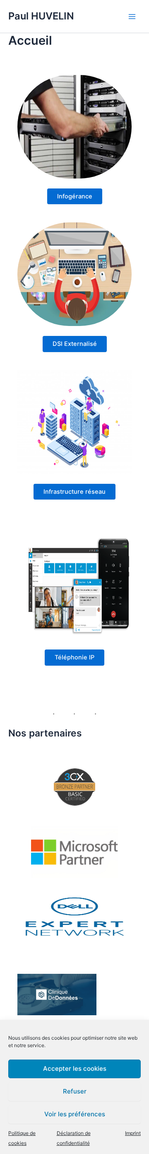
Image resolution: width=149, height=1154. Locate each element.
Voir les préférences (74, 1114)
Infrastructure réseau (74, 491)
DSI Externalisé (75, 344)
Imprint (133, 1133)
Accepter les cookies (74, 1068)
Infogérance (74, 196)
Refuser (75, 1091)
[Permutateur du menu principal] (132, 16)
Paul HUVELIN (41, 16)
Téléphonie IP (74, 657)
